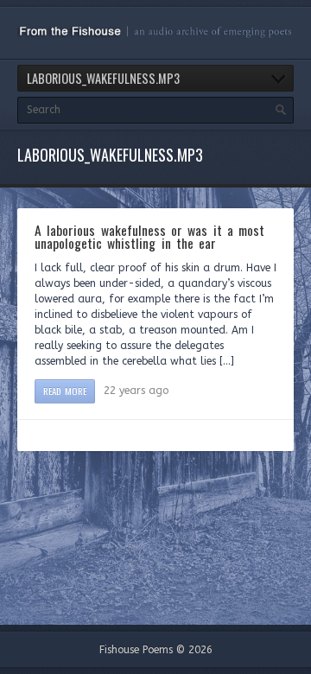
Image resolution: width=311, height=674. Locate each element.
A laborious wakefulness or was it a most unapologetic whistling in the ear (149, 236)
